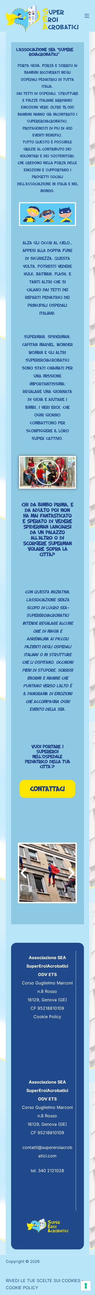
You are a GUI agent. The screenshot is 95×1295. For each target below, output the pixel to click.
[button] (47, 472)
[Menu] (86, 15)
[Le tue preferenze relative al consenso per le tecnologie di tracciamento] (86, 1286)
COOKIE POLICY (22, 1287)
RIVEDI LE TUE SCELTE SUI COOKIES (43, 1280)
